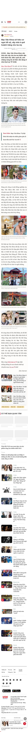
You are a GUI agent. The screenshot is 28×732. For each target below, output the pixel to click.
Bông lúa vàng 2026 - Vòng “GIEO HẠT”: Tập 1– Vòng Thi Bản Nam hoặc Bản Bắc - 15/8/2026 (20, 587)
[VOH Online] (9, 22)
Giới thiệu (3, 717)
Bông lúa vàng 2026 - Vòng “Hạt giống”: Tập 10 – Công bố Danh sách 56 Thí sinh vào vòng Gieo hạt (19, 601)
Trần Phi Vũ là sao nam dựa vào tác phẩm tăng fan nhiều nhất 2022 (12, 447)
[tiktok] (10, 680)
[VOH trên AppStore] (7, 691)
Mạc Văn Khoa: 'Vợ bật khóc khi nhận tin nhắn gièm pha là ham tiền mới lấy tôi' (20, 389)
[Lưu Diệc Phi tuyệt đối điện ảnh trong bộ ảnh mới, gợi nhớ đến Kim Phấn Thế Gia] (6, 528)
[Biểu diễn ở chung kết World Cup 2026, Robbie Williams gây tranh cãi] (6, 573)
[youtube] (7, 680)
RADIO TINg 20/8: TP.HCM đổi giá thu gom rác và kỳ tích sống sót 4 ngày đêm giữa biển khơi (19, 651)
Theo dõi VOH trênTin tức (21, 49)
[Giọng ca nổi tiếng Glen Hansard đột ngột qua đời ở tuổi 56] (6, 539)
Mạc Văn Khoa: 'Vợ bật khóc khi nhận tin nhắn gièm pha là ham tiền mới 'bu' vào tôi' (14, 136)
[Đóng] (26, 721)
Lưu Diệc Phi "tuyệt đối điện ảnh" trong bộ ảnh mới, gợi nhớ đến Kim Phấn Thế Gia (20, 530)
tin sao (11, 367)
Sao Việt (13, 406)
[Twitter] (7, 683)
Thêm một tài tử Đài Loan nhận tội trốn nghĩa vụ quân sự (19, 551)
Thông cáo (10, 672)
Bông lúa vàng (16, 582)
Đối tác (3, 672)
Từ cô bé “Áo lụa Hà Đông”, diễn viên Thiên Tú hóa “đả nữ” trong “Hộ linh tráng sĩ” (19, 517)
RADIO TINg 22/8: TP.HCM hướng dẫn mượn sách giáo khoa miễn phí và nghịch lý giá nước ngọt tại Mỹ (19, 636)
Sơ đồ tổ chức (17, 717)
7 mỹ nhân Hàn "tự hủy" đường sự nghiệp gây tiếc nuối (19, 469)
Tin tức (4, 31)
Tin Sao (15, 31)
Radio (14, 609)
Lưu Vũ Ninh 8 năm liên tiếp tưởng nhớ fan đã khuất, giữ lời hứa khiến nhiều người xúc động (20, 562)
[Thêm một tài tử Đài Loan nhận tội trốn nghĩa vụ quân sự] (6, 549)
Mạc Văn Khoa (6, 66)
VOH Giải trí (11, 362)
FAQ (14, 672)
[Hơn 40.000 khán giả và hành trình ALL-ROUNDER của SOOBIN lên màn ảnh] (6, 489)
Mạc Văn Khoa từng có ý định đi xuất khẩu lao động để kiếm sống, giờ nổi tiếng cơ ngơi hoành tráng (20, 378)
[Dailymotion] (10, 683)
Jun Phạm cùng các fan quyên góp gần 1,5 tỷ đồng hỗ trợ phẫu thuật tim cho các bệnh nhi (20, 504)
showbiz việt (20, 406)
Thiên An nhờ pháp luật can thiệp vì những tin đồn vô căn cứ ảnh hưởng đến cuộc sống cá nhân (14, 457)
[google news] (20, 680)
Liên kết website (20, 670)
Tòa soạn (10, 669)
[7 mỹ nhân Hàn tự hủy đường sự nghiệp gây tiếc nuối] (6, 467)
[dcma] (3, 683)
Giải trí (10, 31)
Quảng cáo (4, 669)
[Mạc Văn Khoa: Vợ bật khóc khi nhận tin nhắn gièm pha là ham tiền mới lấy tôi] (6, 389)
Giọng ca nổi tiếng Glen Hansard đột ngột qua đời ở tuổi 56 (20, 541)
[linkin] (17, 680)
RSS (14, 669)
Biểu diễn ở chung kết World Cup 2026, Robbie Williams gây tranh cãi (19, 575)
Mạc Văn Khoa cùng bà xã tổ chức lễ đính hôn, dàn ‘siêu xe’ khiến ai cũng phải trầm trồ (19, 399)
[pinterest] (13, 680)
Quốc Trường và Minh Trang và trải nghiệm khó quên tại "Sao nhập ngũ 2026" (19, 623)
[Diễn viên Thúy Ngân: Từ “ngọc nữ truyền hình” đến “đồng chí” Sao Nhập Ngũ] (6, 477)
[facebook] (3, 680)
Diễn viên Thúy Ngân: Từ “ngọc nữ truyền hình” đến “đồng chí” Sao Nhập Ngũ (19, 480)
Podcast (15, 630)
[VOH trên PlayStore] (16, 691)
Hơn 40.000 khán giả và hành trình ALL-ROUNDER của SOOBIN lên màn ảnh (19, 491)
